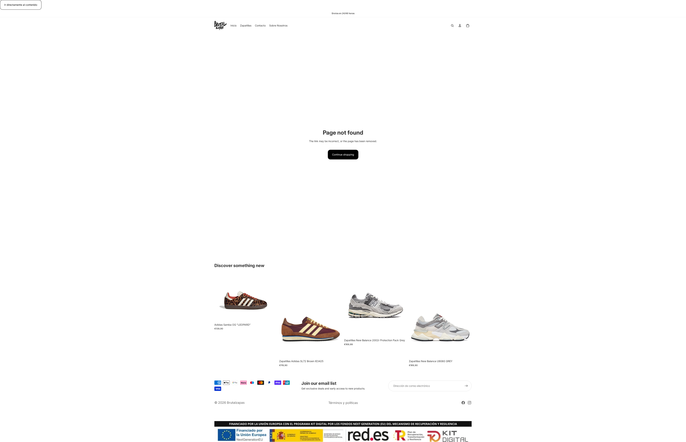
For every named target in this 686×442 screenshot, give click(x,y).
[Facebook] (463, 403)
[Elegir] (271, 316)
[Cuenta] (460, 26)
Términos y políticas (343, 403)
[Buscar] (452, 26)
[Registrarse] (466, 386)
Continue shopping (343, 154)
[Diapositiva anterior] (219, 298)
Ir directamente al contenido (20, 4)
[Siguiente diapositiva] (271, 298)
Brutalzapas (236, 402)
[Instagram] (469, 403)
